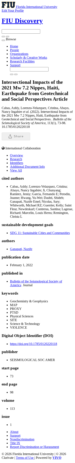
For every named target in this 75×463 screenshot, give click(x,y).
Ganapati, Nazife (21, 249)
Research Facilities (22, 61)
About (14, 432)
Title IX (15, 443)
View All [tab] (16, 170)
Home (14, 46)
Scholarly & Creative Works (28, 57)
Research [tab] (16, 159)
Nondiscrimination (22, 439)
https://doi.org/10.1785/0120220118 (33, 344)
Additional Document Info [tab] (27, 166)
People (14, 50)
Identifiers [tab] (16, 163)
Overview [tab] (16, 155)
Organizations (19, 54)
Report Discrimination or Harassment (34, 447)
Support (15, 65)
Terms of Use (25, 457)
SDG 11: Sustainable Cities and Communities (40, 233)
